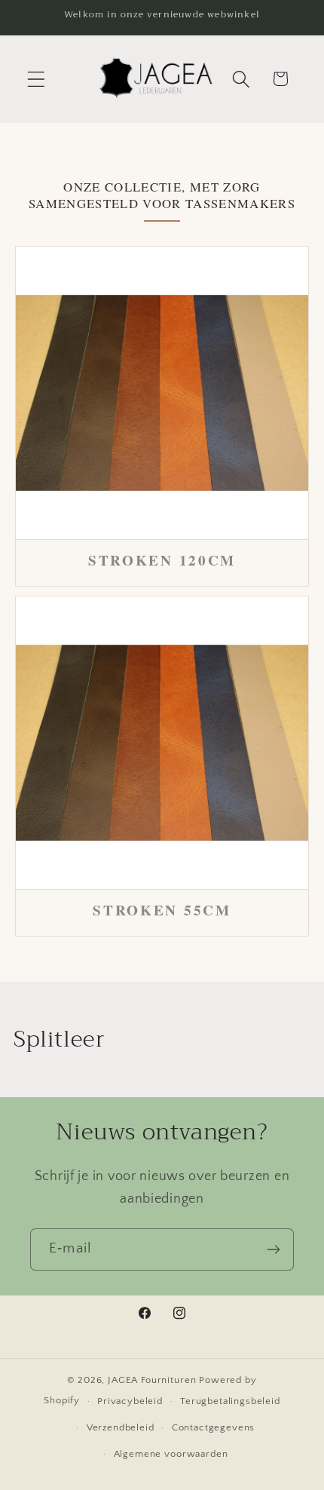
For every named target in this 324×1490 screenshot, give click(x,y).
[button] (37, 79)
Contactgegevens (213, 1427)
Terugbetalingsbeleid (230, 1401)
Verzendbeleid (120, 1427)
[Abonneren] (273, 1249)
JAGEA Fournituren (152, 1380)
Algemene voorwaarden (171, 1454)
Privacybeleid (130, 1401)
